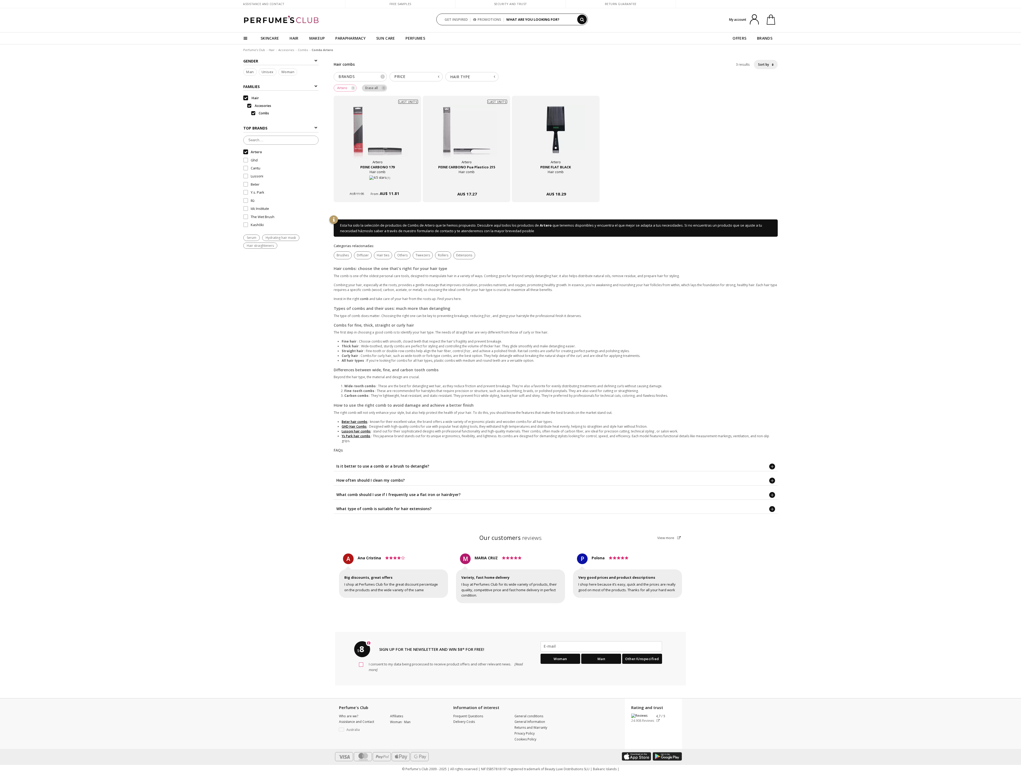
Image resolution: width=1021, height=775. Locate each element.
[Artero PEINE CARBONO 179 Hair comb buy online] (377, 184)
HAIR (294, 38)
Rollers (443, 255)
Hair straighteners (260, 245)
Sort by (764, 64)
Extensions (464, 255)
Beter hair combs (354, 421)
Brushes (343, 255)
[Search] (582, 19)
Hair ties (383, 255)
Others (402, 255)
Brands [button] (360, 76)
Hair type (460, 76)
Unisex (268, 72)
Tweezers (423, 255)
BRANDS (764, 38)
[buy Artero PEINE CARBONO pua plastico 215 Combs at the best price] (467, 135)
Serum (251, 238)
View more (666, 537)
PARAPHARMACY (350, 38)
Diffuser (363, 255)
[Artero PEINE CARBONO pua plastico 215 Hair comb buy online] (466, 184)
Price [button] (399, 76)
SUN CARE (385, 38)
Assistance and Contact (263, 4)
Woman (288, 72)
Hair (272, 50)
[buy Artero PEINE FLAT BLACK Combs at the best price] (556, 135)
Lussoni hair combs (356, 431)
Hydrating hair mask (281, 238)
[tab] (360, 76)
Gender (250, 61)
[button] (360, 730)
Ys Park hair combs (356, 436)
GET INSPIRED (456, 19)
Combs (303, 50)
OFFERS (739, 38)
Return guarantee (621, 4)
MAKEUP (317, 38)
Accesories (286, 50)
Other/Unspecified (642, 658)
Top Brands (255, 128)
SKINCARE (270, 38)
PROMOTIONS (489, 19)
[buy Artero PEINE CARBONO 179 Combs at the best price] (378, 135)
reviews (510, 537)
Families (251, 86)
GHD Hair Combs (354, 426)
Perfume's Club (254, 50)
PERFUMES (415, 38)
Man (250, 72)
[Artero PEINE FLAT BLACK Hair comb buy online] (555, 184)
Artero (546, 225)
